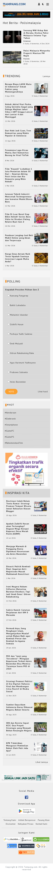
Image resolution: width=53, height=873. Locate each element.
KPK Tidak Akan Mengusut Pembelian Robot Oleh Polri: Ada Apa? (17, 747)
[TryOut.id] (26, 853)
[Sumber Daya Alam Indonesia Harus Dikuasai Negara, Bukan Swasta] (40, 707)
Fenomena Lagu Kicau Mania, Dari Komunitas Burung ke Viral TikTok (17, 153)
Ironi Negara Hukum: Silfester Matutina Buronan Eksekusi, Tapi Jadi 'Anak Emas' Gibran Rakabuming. (18, 591)
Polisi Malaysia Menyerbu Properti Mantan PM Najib (36, 53)
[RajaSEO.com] (41, 847)
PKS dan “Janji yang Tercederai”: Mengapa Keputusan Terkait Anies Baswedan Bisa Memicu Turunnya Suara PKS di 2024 (19, 662)
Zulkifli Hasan (16, 324)
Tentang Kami (9, 820)
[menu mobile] (47, 4)
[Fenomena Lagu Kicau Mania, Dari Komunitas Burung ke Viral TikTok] (41, 153)
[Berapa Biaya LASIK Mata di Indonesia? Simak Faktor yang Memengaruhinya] (41, 88)
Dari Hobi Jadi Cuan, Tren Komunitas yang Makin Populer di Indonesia (18, 133)
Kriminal (27, 41)
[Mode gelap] (43, 4)
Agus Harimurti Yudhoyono (23, 362)
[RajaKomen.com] (41, 840)
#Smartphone (11, 424)
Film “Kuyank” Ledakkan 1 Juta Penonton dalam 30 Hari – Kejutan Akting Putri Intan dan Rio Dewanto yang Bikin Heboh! (18, 175)
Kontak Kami (41, 824)
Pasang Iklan (44, 820)
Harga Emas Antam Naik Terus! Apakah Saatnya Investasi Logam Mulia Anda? (17, 258)
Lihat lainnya (42, 762)
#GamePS (9, 437)
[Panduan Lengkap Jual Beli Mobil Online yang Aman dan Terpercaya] (41, 238)
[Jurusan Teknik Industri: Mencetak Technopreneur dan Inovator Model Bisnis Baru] (41, 198)
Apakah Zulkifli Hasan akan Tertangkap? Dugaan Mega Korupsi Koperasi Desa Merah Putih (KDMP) (17, 528)
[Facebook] (26, 797)
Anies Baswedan (18, 382)
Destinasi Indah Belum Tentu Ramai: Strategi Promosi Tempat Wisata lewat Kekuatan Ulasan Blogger (18, 506)
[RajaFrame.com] (26, 840)
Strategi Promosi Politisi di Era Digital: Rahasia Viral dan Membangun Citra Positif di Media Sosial (19, 686)
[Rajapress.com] (26, 847)
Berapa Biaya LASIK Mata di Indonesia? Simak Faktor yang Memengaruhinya (18, 88)
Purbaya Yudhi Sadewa (21, 334)
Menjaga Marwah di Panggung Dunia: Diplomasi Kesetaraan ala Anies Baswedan (17, 550)
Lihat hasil (43, 391)
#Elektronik (10, 418)
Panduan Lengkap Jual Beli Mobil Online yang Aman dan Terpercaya (19, 238)
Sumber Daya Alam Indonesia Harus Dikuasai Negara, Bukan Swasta (19, 707)
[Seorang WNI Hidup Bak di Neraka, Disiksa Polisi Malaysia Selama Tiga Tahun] (12, 36)
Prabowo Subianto (19, 372)
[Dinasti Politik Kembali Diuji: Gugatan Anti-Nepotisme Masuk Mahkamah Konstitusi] (40, 570)
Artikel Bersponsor (27, 820)
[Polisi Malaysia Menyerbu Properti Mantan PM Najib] (12, 57)
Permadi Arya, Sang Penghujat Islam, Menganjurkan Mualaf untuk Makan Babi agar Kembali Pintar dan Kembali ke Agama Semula (18, 636)
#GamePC (9, 431)
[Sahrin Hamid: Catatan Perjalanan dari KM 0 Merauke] (40, 612)
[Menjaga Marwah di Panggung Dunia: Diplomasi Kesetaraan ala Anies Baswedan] (40, 550)
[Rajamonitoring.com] (12, 847)
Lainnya (46, 76)
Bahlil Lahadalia (18, 305)
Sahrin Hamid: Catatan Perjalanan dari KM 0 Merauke (18, 612)
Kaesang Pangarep (19, 295)
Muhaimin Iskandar (19, 315)
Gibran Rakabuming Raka (22, 353)
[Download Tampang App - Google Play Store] (26, 811)
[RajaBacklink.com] (12, 840)
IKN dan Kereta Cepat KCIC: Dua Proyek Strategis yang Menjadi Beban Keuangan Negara (19, 727)
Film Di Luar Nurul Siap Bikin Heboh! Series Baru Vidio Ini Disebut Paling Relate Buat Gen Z (18, 218)
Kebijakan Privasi (25, 824)
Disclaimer (11, 824)
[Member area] (39, 4)
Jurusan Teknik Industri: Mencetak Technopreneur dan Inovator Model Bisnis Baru (19, 198)
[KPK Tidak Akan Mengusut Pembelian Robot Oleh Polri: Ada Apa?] (40, 747)
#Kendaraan (10, 412)
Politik (26, 59)
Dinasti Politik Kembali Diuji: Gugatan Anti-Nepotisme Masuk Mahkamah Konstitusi (18, 570)
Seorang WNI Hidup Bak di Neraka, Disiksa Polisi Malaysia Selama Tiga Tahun (35, 34)
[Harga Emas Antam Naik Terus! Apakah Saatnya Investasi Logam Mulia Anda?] (41, 258)
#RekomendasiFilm (14, 443)
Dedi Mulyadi (16, 343)
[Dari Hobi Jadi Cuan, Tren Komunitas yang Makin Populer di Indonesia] (41, 133)
